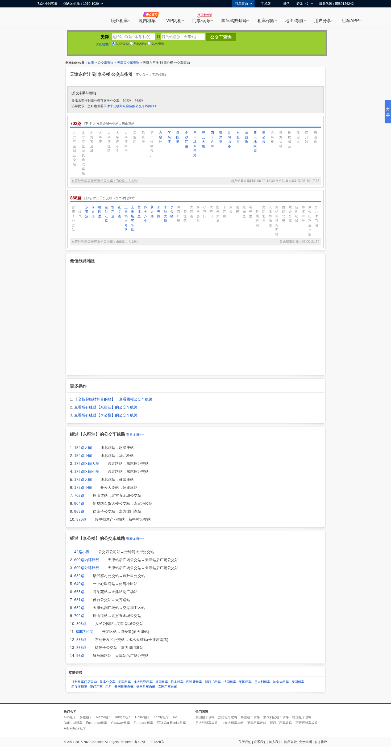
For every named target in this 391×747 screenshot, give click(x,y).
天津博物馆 (270, 216)
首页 (91, 63)
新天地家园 (255, 142)
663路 (79, 592)
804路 (79, 503)
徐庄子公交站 (73, 218)
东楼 (230, 209)
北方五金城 (91, 142)
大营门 (211, 211)
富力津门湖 (316, 216)
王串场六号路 (126, 218)
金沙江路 (186, 139)
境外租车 (119, 20)
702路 (79, 495)
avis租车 (70, 717)
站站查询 (122, 44)
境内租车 (147, 20)
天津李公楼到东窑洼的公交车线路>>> (130, 106)
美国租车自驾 (124, 686)
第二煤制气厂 (151, 144)
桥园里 (177, 137)
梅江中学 (303, 214)
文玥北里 (263, 214)
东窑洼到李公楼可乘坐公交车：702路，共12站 (105, 181)
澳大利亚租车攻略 (276, 717)
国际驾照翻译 (234, 20)
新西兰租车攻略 (281, 723)
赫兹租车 (86, 717)
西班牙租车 (194, 682)
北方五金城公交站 (74, 148)
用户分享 (322, 20)
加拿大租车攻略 (232, 723)
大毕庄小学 (117, 142)
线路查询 (140, 44)
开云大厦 (203, 139)
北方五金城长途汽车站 (83, 153)
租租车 (44, 17)
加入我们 (275, 742)
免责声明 (305, 742)
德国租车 (161, 682)
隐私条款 (290, 742)
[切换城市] (102, 44)
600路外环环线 (86, 568)
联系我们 (260, 742)
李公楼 (263, 137)
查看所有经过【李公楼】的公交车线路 (106, 415)
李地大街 (165, 214)
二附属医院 (257, 216)
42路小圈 (82, 552)
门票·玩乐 (201, 20)
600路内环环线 (86, 560)
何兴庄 (169, 137)
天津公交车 (107, 682)
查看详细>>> (135, 434)
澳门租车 (96, 686)
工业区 (134, 137)
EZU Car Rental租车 (171, 723)
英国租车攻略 (256, 723)
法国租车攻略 (227, 717)
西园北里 (283, 214)
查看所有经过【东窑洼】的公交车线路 (106, 407)
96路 (80, 655)
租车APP (350, 20)
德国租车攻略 (301, 717)
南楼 (237, 209)
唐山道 (315, 137)
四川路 (306, 137)
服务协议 (320, 742)
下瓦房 (224, 211)
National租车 (73, 723)
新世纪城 (296, 214)
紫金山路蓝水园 (309, 220)
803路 (81, 623)
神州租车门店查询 (84, 682)
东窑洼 (160, 137)
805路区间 (84, 631)
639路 (79, 576)
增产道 (112, 211)
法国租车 (229, 682)
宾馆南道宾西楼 (276, 220)
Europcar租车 (143, 723)
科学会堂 (198, 214)
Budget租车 (123, 717)
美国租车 (124, 682)
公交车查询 (106, 63)
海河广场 (178, 214)
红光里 (244, 211)
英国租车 (245, 682)
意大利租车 (262, 682)
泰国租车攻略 (250, 717)
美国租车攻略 (205, 717)
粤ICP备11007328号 (149, 742)
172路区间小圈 (86, 471)
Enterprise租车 (96, 723)
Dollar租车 (142, 717)
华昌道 (246, 137)
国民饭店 (289, 139)
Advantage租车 (75, 728)
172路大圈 (83, 479)
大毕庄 (100, 137)
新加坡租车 (79, 686)
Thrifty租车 (161, 717)
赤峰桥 (272, 137)
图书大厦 (217, 214)
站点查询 (157, 44)
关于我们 (245, 742)
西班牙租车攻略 (307, 723)
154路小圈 (83, 455)
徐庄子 (143, 137)
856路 (81, 639)
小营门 (204, 211)
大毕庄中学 (126, 142)
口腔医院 (185, 214)
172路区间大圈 (86, 463)
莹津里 (220, 137)
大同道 (191, 211)
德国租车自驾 (145, 686)
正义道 (119, 211)
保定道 (298, 137)
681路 (79, 600)
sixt (174, 717)
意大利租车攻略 (207, 723)
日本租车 (177, 682)
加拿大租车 (281, 682)
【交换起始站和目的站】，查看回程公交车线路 (113, 399)
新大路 (152, 211)
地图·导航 (294, 20)
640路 (79, 584)
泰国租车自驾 (167, 686)
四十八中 (212, 139)
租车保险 (265, 20)
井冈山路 (229, 139)
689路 (79, 608)
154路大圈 (83, 447)
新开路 (158, 211)
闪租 (108, 686)
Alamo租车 (103, 717)
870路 (81, 519)
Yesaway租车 (120, 723)
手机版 (266, 4)
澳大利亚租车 (143, 682)
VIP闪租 (174, 20)
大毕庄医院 (109, 142)
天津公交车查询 (128, 63)
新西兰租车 (213, 682)
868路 (79, 511)
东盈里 (238, 137)
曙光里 (250, 211)
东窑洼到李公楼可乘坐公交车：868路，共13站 (105, 242)
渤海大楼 (280, 139)
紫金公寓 (290, 214)
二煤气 (80, 211)
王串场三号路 (132, 218)
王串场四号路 (195, 144)
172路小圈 (83, 487)
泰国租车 (298, 682)
